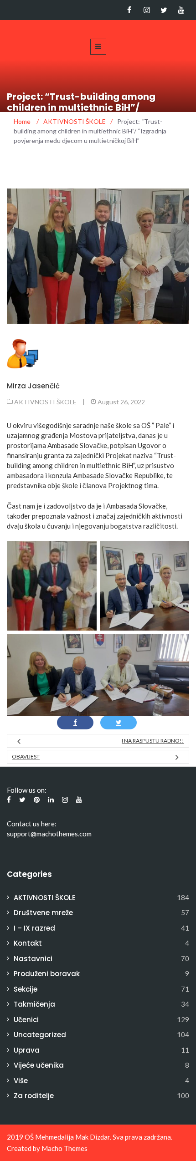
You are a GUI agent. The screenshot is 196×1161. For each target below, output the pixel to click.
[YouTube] (181, 10)
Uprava (27, 1050)
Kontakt (28, 943)
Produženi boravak (47, 973)
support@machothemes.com (49, 834)
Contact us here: (32, 824)
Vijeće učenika (39, 1065)
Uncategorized (40, 1034)
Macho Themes (64, 1148)
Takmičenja (34, 1004)
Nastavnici (33, 958)
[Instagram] (147, 10)
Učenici (26, 1019)
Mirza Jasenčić (33, 386)
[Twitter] (164, 10)
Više (21, 1080)
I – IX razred (34, 928)
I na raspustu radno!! (153, 740)
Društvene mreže (43, 912)
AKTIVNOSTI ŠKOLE (45, 402)
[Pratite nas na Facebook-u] (129, 10)
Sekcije (25, 989)
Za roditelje (34, 1095)
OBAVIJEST (26, 756)
